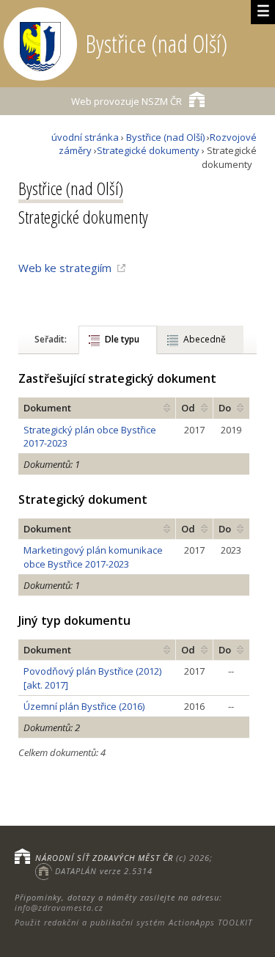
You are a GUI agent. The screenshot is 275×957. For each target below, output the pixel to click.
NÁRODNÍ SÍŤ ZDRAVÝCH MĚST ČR (104, 857)
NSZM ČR (126, 101)
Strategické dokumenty (148, 150)
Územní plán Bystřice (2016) (83, 706)
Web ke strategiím (64, 267)
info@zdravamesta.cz (59, 907)
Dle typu (122, 339)
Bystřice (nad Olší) (165, 137)
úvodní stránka (85, 137)
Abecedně (204, 339)
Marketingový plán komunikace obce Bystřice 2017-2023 (93, 556)
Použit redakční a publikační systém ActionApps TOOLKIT (133, 922)
